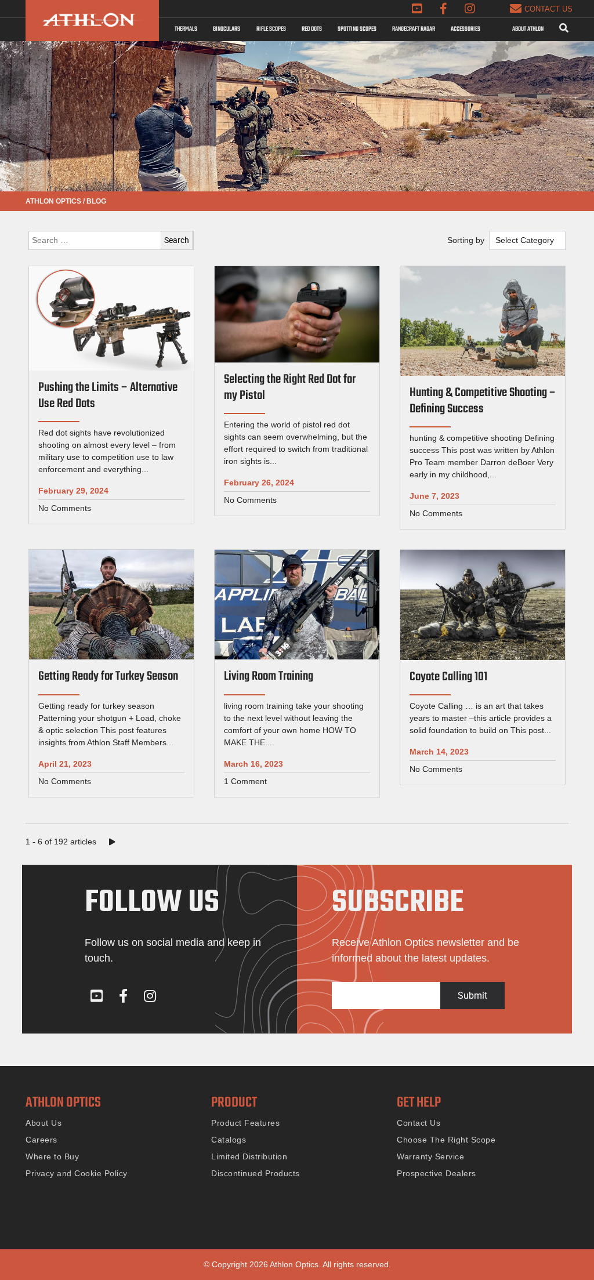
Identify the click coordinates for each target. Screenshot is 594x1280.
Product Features (245, 1122)
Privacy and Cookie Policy (77, 1173)
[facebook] (443, 8)
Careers (41, 1139)
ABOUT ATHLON (528, 29)
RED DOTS (312, 29)
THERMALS (186, 29)
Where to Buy (52, 1156)
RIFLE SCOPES (271, 29)
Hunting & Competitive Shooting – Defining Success (483, 401)
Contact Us (418, 1122)
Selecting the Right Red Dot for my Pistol (290, 387)
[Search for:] (111, 240)
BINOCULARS (226, 29)
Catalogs (228, 1139)
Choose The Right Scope (446, 1139)
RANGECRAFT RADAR (413, 29)
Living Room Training (268, 676)
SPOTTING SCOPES (357, 29)
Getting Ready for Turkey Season (108, 676)
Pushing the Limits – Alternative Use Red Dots (108, 396)
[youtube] (417, 8)
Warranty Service (430, 1156)
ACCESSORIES (465, 29)
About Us (43, 1122)
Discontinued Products (255, 1173)
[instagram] (470, 8)
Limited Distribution (249, 1156)
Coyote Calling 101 (448, 677)
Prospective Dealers (436, 1173)
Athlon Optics (53, 201)
